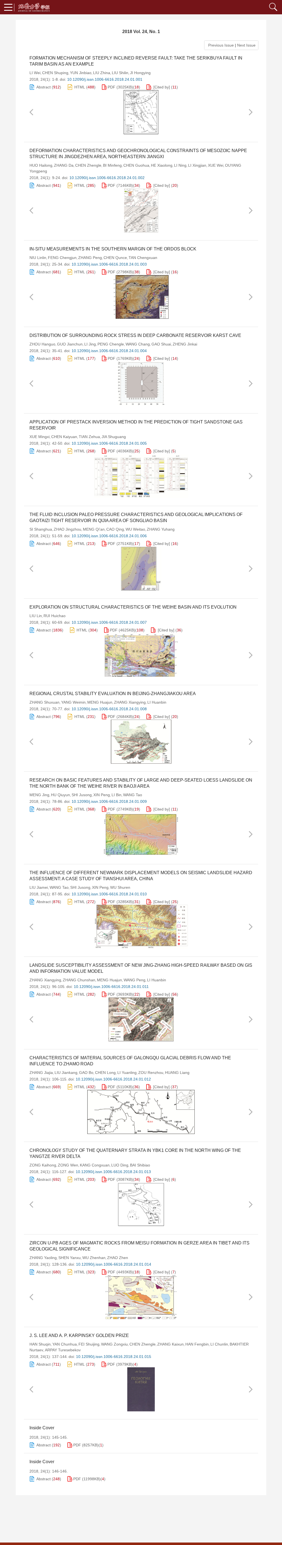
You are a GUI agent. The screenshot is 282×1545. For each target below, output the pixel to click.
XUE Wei (215, 165)
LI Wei (34, 73)
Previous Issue (220, 45)
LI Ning (180, 165)
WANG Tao (132, 795)
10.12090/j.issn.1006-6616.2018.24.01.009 (109, 801)
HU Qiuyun (60, 795)
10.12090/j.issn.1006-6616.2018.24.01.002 (107, 177)
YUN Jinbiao (80, 73)
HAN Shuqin (40, 1344)
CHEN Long (105, 1072)
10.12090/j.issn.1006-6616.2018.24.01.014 (113, 1264)
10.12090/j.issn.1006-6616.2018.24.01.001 (104, 79)
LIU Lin (35, 616)
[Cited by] (161, 87)
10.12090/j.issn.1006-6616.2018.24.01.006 (109, 536)
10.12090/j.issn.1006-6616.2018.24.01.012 (113, 1079)
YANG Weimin (73, 702)
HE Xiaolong (161, 165)
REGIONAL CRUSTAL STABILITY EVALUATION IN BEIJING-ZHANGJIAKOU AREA (112, 693)
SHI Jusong (82, 795)
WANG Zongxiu (114, 1344)
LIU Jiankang (66, 1072)
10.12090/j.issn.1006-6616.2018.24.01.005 (109, 443)
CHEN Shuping (55, 73)
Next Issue (247, 45)
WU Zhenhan (93, 1257)
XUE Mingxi (39, 436)
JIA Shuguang (114, 436)
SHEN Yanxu (69, 1257)
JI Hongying (140, 73)
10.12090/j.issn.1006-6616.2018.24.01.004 (109, 351)
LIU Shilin (120, 73)
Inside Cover (41, 1427)
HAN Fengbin (197, 1344)
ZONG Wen (68, 1165)
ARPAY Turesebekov (63, 1350)
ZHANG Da (64, 165)
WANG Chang (138, 344)
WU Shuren (120, 887)
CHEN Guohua (136, 165)
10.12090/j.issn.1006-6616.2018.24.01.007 (109, 622)
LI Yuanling (127, 1072)
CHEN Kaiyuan (64, 436)
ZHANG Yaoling (43, 1257)
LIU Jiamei (38, 887)
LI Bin (116, 795)
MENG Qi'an (94, 529)
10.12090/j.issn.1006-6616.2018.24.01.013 (113, 1171)
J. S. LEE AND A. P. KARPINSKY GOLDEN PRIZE (79, 1335)
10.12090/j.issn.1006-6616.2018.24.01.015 (113, 1356)
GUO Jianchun (70, 344)
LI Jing (90, 344)
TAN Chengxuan (143, 257)
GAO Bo (86, 1072)
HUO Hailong (40, 165)
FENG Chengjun (62, 257)
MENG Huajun (99, 702)
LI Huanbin (156, 702)
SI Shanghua (40, 529)
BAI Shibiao (140, 1165)
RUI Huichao (55, 616)
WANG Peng (134, 980)
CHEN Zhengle (88, 165)
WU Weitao (135, 529)
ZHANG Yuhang (161, 529)
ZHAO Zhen (117, 1257)
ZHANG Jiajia (41, 1072)
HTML (79, 87)
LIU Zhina (101, 73)
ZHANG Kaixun (170, 1344)
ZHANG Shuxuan (44, 702)
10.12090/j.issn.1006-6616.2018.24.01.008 (109, 709)
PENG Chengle (110, 344)
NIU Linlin (37, 257)
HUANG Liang (177, 1072)
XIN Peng (101, 795)
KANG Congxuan (95, 1165)
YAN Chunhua (64, 1344)
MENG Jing (39, 795)
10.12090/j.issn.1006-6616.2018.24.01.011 (111, 986)
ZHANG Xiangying (130, 702)
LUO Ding (119, 1165)
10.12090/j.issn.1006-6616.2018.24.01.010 (109, 894)
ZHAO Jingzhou (67, 529)
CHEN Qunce (115, 257)
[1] (141, 112)
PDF (111, 87)
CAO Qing (115, 529)
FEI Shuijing (88, 1344)
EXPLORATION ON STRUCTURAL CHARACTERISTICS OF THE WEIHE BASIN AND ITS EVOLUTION (133, 607)
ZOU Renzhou (150, 1072)
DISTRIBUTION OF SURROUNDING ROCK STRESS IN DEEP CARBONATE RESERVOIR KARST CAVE (135, 335)
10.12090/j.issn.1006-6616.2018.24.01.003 (109, 264)
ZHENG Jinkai (185, 344)
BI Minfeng (112, 165)
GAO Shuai (161, 344)
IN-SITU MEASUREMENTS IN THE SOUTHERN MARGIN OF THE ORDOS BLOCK (112, 249)
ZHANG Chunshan (79, 980)
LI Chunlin (219, 1344)
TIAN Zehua (89, 436)
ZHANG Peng (90, 257)
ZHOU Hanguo (42, 344)
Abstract (43, 87)
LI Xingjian (197, 165)
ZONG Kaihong (42, 1165)
